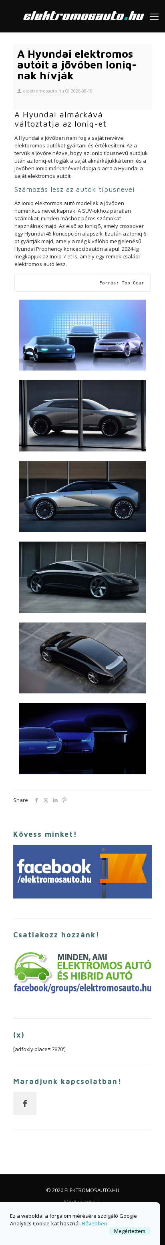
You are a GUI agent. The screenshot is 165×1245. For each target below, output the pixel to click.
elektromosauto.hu (43, 91)
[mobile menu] (154, 16)
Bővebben (94, 1223)
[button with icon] (24, 1103)
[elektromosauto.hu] (82, 16)
